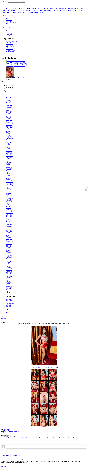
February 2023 (9, 149)
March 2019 (8, 208)
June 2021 (8, 174)
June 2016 (8, 249)
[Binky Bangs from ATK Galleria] (44, 391)
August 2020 (9, 187)
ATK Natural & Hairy (11, 22)
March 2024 (8, 133)
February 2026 (9, 105)
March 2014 (8, 282)
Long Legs (22, 10)
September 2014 (9, 275)
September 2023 (9, 141)
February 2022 (9, 164)
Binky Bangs (3, 318)
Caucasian (34, 8)
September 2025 (9, 111)
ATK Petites (8, 23)
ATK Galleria (9, 21)
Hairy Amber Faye (10, 42)
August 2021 (9, 172)
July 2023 (8, 143)
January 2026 (9, 106)
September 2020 (9, 185)
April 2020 (8, 192)
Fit (48, 8)
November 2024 (9, 123)
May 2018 (8, 220)
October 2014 (9, 273)
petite (55, 10)
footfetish (51, 8)
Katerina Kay (9, 47)
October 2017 (9, 229)
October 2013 (9, 288)
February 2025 (9, 120)
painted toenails (43, 10)
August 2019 (9, 201)
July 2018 (8, 218)
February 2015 (9, 268)
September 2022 (9, 156)
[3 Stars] (41, 426)
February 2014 (9, 283)
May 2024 (8, 131)
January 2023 (9, 151)
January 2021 (9, 180)
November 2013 (9, 287)
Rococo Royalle (9, 44)
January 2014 (9, 284)
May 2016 (8, 250)
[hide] (87, 187)
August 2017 (9, 231)
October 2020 (9, 184)
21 (9, 87)
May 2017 (8, 235)
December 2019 (9, 196)
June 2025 (8, 115)
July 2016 (8, 247)
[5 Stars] (43, 426)
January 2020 (9, 195)
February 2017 (9, 239)
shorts (78, 10)
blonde (19, 8)
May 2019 (8, 205)
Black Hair (14, 8)
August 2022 (9, 157)
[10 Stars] (49, 426)
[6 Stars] (44, 426)
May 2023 (8, 146)
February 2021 (9, 179)
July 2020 (8, 188)
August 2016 (9, 246)
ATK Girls (8, 312)
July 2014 (8, 277)
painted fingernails (33, 10)
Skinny (81, 10)
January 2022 (9, 165)
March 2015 (8, 267)
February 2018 (9, 224)
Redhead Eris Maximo (11, 51)
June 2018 (8, 219)
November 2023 (9, 138)
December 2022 (9, 152)
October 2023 (9, 139)
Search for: (5, 1)
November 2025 (9, 108)
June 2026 (8, 100)
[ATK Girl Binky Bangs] (44, 365)
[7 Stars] (45, 426)
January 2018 (9, 225)
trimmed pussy (46, 12)
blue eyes (22, 8)
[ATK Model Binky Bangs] (52, 391)
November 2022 (9, 153)
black (10, 8)
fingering (19, 437)
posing (62, 10)
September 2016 (9, 245)
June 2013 (8, 293)
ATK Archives (9, 18)
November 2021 (9, 168)
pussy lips (65, 10)
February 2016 (9, 253)
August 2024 (9, 127)
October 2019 (9, 199)
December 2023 (9, 137)
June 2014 (8, 278)
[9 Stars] (47, 426)
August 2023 (9, 142)
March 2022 (8, 163)
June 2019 (8, 204)
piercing (59, 10)
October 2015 (9, 258)
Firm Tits (45, 8)
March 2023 (8, 148)
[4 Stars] (42, 426)
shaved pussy (72, 10)
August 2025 (9, 112)
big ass (4, 8)
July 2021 (8, 173)
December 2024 (9, 122)
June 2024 (8, 130)
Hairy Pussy (76, 8)
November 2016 (9, 242)
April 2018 (8, 221)
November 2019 (9, 198)
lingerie (11, 10)
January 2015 (9, 270)
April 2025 (8, 117)
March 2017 (8, 237)
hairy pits (70, 8)
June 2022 (8, 159)
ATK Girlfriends (9, 306)
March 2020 (8, 193)
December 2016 (9, 241)
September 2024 (9, 126)
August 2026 (9, 97)
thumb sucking (71, 437)
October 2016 (9, 244)
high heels (82, 8)
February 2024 (9, 135)
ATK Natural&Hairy (10, 303)
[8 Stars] (46, 426)
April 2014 (8, 281)
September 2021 (9, 170)
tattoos (41, 12)
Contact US (8, 314)
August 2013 (9, 291)
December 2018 (9, 211)
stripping (35, 12)
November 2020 (9, 183)
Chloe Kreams (9, 34)
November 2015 (9, 257)
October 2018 (9, 214)
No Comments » (16, 455)
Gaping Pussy (58, 8)
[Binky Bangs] (52, 379)
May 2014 (8, 280)
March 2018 (8, 222)
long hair (16, 10)
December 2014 (9, 271)
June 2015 (8, 263)
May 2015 (8, 265)
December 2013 (9, 286)
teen (67, 437)
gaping (54, 8)
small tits (6, 12)
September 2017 (9, 230)
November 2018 (9, 213)
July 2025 (8, 113)
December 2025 (9, 107)
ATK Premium (9, 25)
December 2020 (9, 182)
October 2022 (9, 154)
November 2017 (9, 227)
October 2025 (9, 110)
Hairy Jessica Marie (10, 52)
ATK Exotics (9, 20)
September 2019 (9, 200)
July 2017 (8, 232)
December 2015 (9, 256)
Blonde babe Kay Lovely (11, 46)
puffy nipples (37, 437)
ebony (42, 8)
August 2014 (9, 276)
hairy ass (62, 8)
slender (85, 10)
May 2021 (8, 175)
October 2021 (9, 169)
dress (39, 8)
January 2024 (9, 136)
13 (8, 85)
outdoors (26, 10)
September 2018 (9, 215)
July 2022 (8, 158)
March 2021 (8, 178)
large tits (5, 10)
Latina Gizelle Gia (10, 33)
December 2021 (9, 167)
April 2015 (8, 266)
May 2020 (8, 190)
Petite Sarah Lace (10, 45)
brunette (27, 8)
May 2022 (8, 161)
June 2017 (8, 234)
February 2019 (9, 209)
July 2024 (8, 128)
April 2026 (8, 102)
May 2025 (8, 116)
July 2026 (8, 99)
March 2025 (8, 118)
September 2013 (9, 289)
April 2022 (8, 162)
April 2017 (8, 236)
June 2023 (8, 144)
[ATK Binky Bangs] (35, 379)
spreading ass (15, 12)
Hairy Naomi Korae (10, 32)
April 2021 (8, 177)
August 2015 (9, 261)
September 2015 (9, 260)
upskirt (51, 12)
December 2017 (9, 226)
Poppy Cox (8, 30)
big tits (7, 8)
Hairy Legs (66, 8)
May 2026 (8, 101)
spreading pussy (26, 12)
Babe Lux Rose (9, 49)
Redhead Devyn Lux (10, 50)
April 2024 (8, 132)
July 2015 (8, 262)
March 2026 (8, 104)
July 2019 (8, 203)
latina (8, 10)
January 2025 (9, 121)
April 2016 (8, 251)
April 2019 (8, 206)
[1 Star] (39, 426)
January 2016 (9, 255)
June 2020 (8, 189)
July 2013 (8, 292)
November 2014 (9, 272)
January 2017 (9, 240)
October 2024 (9, 125)
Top (1, 456)
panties (51, 10)
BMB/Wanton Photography (13, 431)
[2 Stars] (40, 426)
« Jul (5, 91)
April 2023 (8, 147)
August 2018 (9, 216)
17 (4, 87)
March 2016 (8, 252)
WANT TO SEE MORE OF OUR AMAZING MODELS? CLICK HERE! (44, 367)
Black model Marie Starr (11, 41)
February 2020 (9, 194)
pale (48, 10)
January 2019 (9, 210)
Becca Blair (8, 35)
